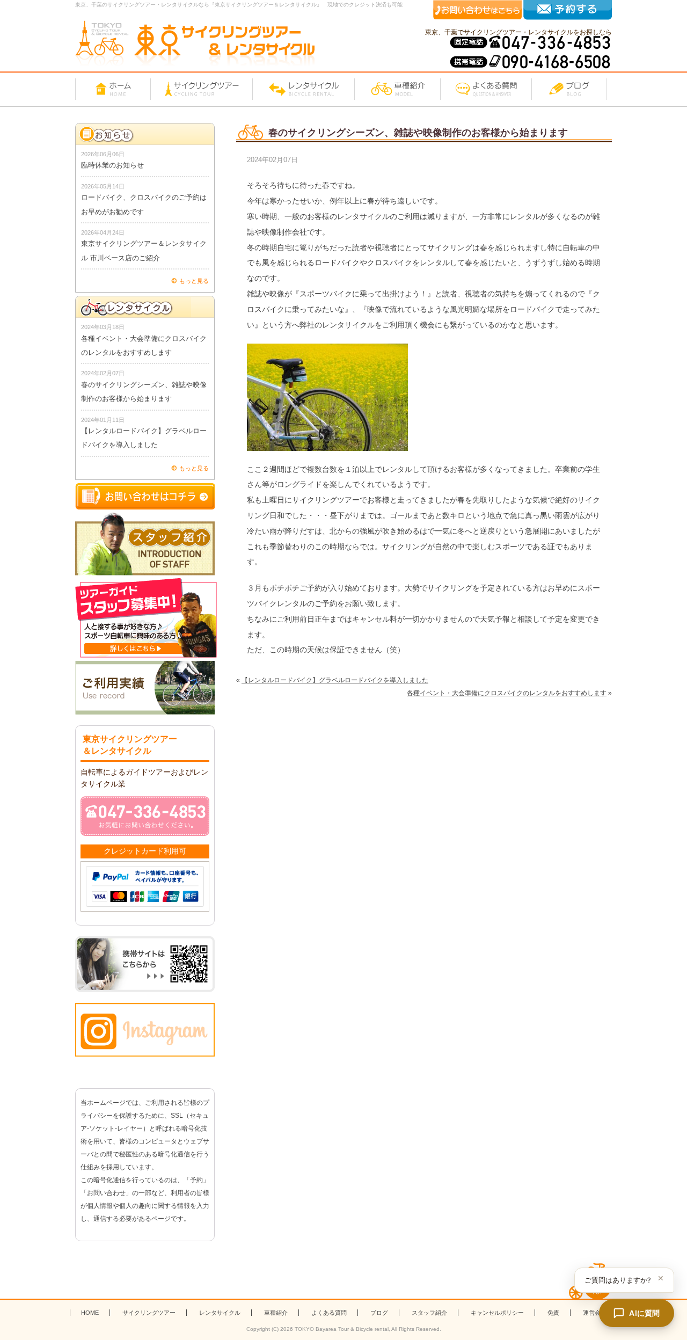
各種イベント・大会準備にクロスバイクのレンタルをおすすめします (506, 693)
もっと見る (194, 281)
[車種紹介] (397, 89)
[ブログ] (568, 89)
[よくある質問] (485, 89)
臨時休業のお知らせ (112, 165)
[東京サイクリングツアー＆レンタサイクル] (195, 43)
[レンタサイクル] (303, 89)
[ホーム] (112, 89)
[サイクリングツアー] (201, 89)
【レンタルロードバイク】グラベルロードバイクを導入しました (335, 680)
